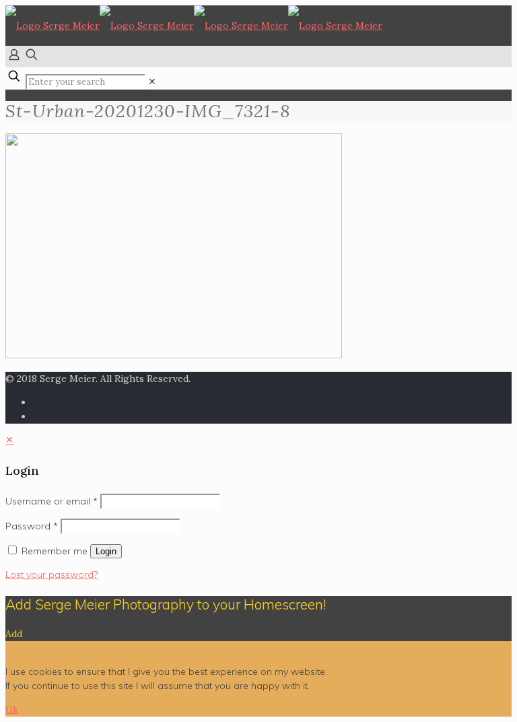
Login (106, 551)
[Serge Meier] (193, 25)
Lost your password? (51, 574)
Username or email (51, 501)
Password (31, 526)
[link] (152, 81)
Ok (11, 709)
